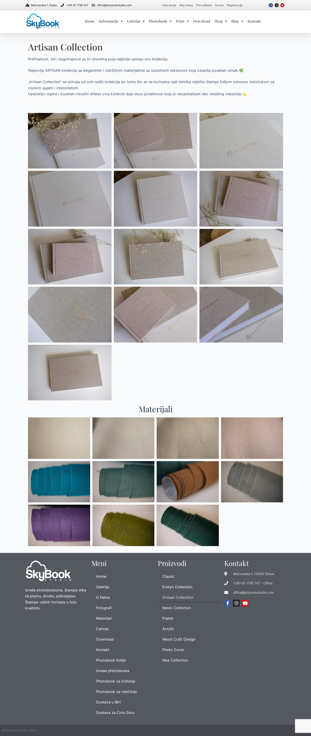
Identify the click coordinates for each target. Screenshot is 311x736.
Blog (235, 21)
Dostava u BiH (108, 702)
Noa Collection (175, 660)
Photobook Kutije (111, 660)
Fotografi (104, 608)
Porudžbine (204, 5)
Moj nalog (186, 5)
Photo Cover (173, 649)
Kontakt (254, 21)
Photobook (158, 21)
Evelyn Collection (177, 587)
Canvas (102, 628)
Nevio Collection (176, 608)
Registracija (234, 5)
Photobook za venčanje (116, 691)
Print (180, 21)
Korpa (219, 5)
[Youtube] (282, 5)
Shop (218, 21)
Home (90, 21)
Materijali (104, 618)
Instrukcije (169, 5)
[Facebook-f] (271, 5)
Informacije (108, 21)
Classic (168, 576)
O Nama (103, 597)
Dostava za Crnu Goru (115, 712)
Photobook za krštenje (115, 681)
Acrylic (168, 628)
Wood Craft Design (178, 639)
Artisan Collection (177, 597)
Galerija (133, 21)
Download (201, 21)
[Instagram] (277, 5)
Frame (167, 618)
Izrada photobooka (112, 670)
